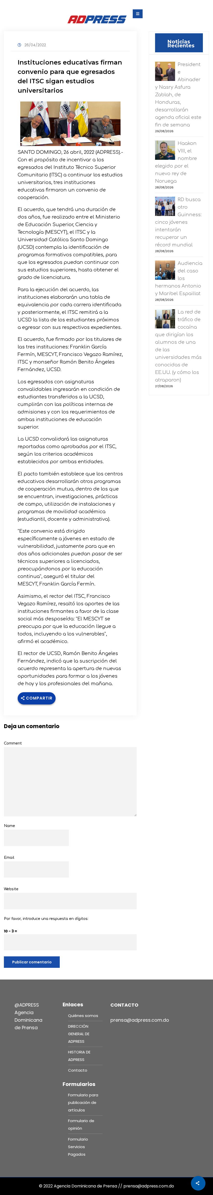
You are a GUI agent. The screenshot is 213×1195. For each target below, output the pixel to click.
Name (9, 826)
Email (9, 858)
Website (11, 889)
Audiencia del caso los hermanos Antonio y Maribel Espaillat (178, 278)
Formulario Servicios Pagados (78, 1146)
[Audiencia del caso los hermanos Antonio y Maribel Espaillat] (166, 271)
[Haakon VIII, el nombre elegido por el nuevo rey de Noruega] (166, 151)
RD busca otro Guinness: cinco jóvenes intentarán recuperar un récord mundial (178, 222)
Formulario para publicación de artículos (83, 1102)
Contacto (77, 1070)
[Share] (198, 1183)
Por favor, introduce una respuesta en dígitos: (46, 919)
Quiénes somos (83, 1015)
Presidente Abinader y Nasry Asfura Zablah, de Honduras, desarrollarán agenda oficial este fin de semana (178, 95)
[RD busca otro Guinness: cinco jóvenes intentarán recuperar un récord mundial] (166, 207)
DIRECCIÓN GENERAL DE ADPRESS (78, 1034)
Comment (13, 743)
